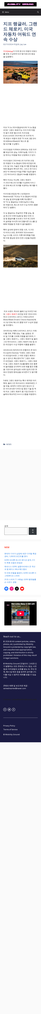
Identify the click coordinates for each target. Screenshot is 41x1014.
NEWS (8, 444)
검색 (6, 526)
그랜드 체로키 (11, 314)
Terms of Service (10, 729)
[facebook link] (13, 709)
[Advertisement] (20, 104)
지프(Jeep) (8, 51)
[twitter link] (9, 709)
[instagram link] (5, 709)
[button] (38, 12)
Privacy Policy (9, 725)
